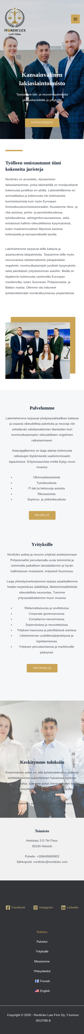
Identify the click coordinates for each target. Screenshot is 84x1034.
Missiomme (42, 961)
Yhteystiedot (42, 971)
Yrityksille (42, 951)
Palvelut (42, 941)
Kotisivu (42, 932)
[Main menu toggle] (75, 19)
